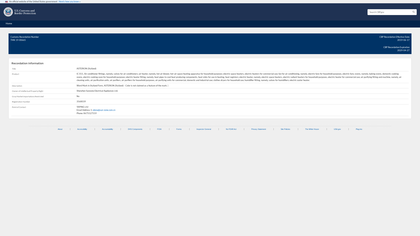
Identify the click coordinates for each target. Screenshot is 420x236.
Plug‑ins (359, 129)
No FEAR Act (231, 129)
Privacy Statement (258, 129)
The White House (312, 129)
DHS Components (135, 129)
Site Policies (285, 129)
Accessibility (82, 129)
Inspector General (204, 129)
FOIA (159, 129)
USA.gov (337, 129)
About (60, 129)
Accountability (107, 129)
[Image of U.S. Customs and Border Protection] (19, 12)
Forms (179, 129)
